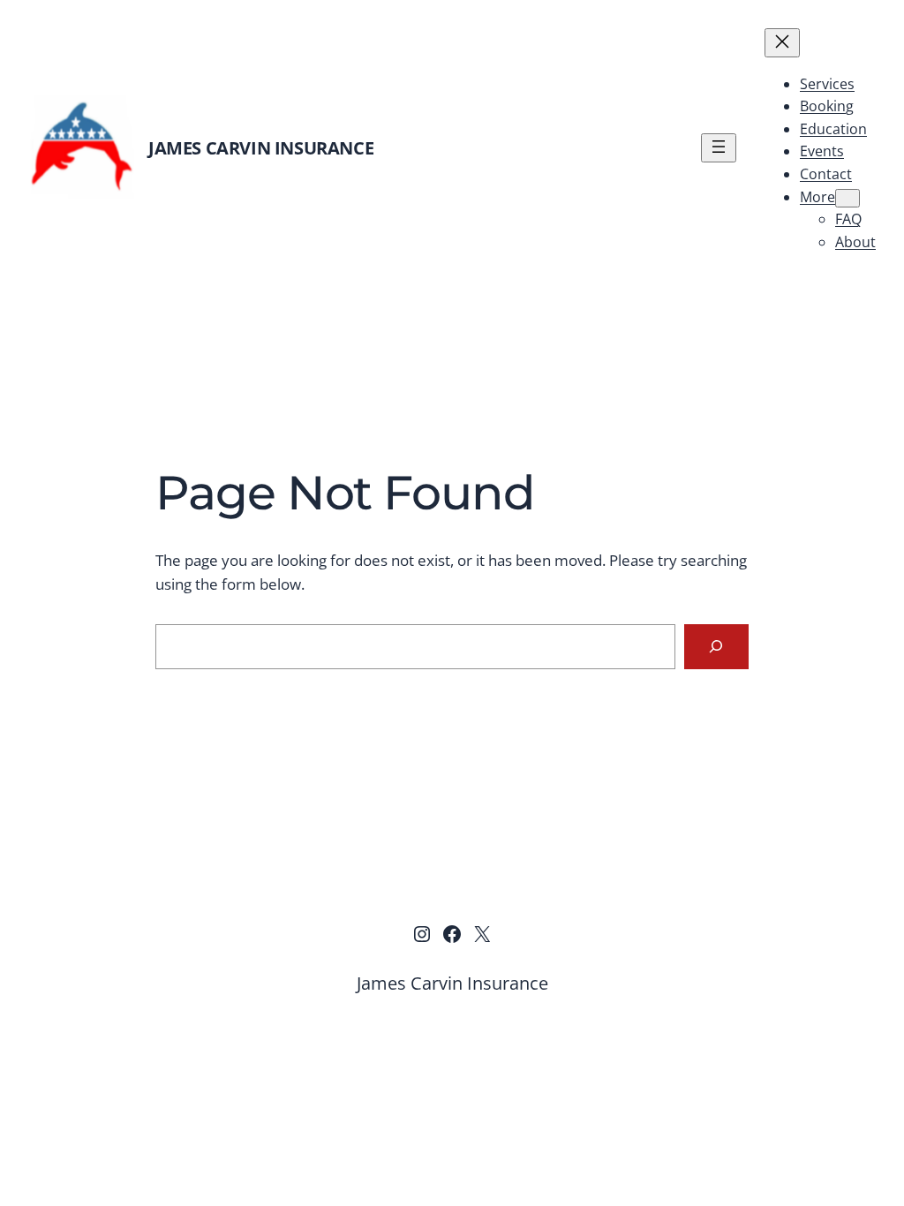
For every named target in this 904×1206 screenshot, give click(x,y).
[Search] (716, 646)
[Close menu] (782, 42)
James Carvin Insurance (260, 148)
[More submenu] (847, 198)
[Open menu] (718, 147)
